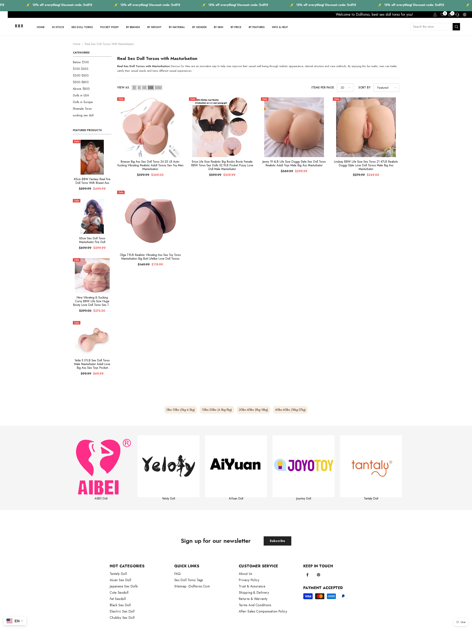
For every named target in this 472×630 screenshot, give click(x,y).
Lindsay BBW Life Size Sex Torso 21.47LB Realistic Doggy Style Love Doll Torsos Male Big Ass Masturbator (366, 165)
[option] (101, 468)
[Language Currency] (464, 14)
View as (123, 87)
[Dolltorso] (101, 466)
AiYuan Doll (236, 498)
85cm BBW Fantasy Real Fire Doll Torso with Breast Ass (92, 181)
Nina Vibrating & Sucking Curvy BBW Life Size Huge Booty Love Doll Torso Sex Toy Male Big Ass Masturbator (92, 301)
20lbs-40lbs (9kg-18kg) (253, 410)
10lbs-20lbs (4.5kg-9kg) (217, 410)
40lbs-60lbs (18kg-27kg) (290, 410)
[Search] (435, 26)
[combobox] (431, 26)
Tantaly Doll (371, 498)
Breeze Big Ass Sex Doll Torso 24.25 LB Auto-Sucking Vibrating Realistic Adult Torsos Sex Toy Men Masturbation (150, 165)
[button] (134, 87)
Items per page (322, 87)
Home (76, 44)
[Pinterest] (318, 575)
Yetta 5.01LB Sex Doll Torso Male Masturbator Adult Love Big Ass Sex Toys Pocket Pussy (92, 364)
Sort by (364, 87)
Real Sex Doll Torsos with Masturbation (109, 44)
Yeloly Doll (168, 498)
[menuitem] (92, 62)
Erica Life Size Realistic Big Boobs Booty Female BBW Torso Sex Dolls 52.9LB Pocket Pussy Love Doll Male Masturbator (222, 165)
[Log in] (435, 14)
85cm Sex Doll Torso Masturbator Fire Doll (92, 240)
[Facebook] (307, 575)
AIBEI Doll (101, 498)
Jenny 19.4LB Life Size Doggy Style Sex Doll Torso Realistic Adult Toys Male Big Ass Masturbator (294, 163)
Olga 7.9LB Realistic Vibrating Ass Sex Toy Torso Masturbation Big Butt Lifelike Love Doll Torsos (150, 257)
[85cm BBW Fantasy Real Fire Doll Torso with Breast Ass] (92, 157)
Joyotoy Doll (303, 498)
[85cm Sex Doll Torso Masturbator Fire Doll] (92, 216)
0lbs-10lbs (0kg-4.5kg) (180, 410)
